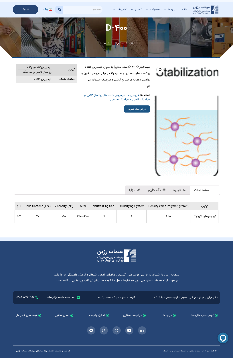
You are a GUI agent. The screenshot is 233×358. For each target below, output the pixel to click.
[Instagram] (104, 330)
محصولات (155, 9)
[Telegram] (91, 330)
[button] (160, 70)
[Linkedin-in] (142, 330)
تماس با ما (122, 9)
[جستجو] (59, 10)
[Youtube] (129, 330)
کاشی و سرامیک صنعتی (124, 99)
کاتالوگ (25, 9)
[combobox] (82, 10)
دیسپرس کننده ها (114, 95)
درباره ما (172, 9)
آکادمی (138, 9)
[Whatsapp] (116, 330)
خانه (184, 9)
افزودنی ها (133, 95)
